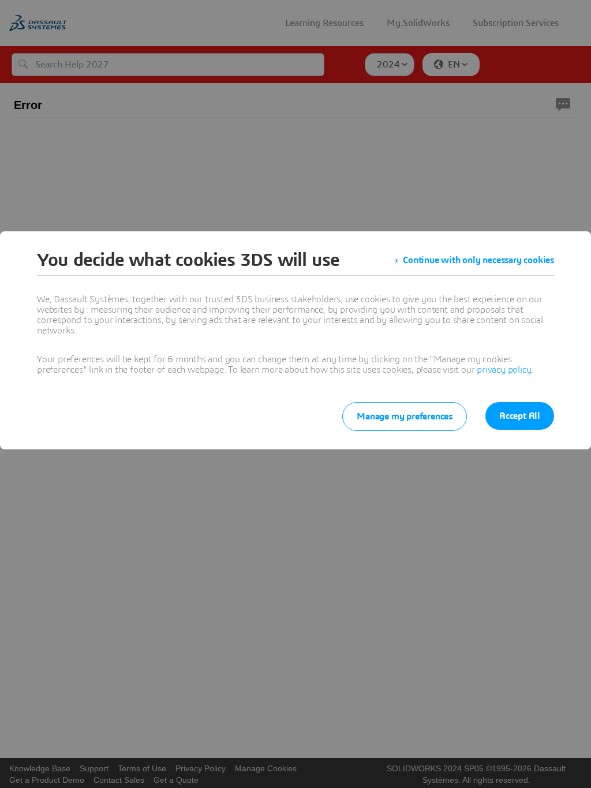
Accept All (519, 416)
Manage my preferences (404, 416)
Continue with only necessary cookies (478, 260)
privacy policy (504, 369)
